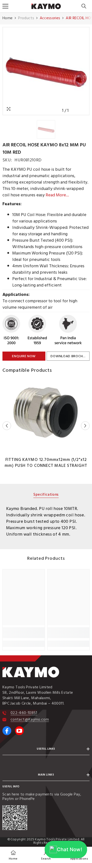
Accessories (50, 18)
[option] (46, 71)
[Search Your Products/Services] (84, 6)
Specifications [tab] (45, 495)
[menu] (5, 6)
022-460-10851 (24, 713)
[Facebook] (6, 730)
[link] (24, 632)
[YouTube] (19, 730)
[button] (6, 425)
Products (26, 18)
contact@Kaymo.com (30, 719)
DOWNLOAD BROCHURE (70, 356)
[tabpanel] (46, 521)
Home (7, 18)
